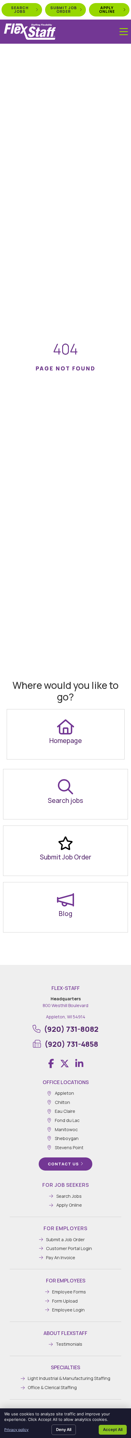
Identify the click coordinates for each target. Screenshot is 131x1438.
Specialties (65, 1367)
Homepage (65, 740)
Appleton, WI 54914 (65, 1017)
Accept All (112, 1429)
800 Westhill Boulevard (65, 1005)
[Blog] (65, 899)
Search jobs (65, 800)
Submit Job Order (65, 857)
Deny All (63, 1429)
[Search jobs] (65, 786)
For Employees (65, 1280)
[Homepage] (65, 726)
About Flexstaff (65, 1333)
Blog (66, 913)
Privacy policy (16, 1429)
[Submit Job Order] (65, 843)
